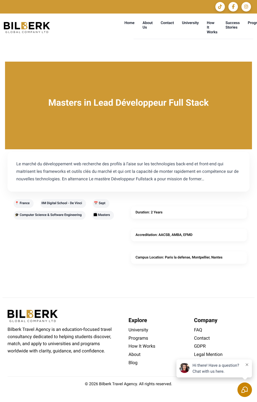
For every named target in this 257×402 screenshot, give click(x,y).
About (134, 354)
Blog (133, 362)
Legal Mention (208, 354)
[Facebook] (233, 7)
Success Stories (233, 25)
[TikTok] (220, 7)
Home (129, 23)
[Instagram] (246, 7)
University (190, 23)
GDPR (200, 346)
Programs (138, 338)
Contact (167, 23)
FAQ (198, 330)
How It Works (141, 346)
